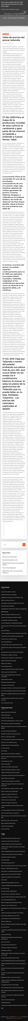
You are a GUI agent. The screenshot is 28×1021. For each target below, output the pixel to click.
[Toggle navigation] (25, 12)
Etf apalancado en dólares (7, 606)
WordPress (17, 1016)
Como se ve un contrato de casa (9, 639)
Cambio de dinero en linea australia (10, 745)
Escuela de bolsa (5, 630)
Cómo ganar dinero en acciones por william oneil (13, 688)
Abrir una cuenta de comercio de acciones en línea (13, 865)
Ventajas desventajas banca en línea (10, 958)
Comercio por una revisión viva (8, 672)
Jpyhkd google (4, 611)
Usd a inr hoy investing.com (9, 568)
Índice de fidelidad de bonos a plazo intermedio (13, 851)
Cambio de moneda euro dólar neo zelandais (12, 912)
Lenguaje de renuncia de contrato (9, 797)
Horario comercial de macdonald (9, 791)
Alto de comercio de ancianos (8, 800)
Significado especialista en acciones (10, 882)
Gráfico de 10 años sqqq (7, 718)
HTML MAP (19, 1018)
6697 (2, 1008)
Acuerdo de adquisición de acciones (10, 915)
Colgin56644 (5, 34)
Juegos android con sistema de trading (10, 874)
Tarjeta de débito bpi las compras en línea (11, 885)
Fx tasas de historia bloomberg (8, 731)
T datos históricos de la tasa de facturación (12, 644)
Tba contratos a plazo (6, 666)
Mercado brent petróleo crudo (10, 560)
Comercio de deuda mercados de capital (11, 617)
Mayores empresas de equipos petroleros (11, 902)
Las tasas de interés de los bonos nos (10, 841)
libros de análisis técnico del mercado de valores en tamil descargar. (12, 4)
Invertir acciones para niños (8, 736)
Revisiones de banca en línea (8, 682)
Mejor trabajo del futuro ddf (8, 823)
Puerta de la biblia (5, 764)
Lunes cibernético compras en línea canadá (12, 788)
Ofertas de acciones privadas (9, 557)
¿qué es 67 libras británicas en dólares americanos (13, 897)
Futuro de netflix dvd (6, 642)
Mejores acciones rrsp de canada (9, 820)
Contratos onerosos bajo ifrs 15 (8, 944)
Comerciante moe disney (7, 826)
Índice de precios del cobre (8, 778)
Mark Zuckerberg (8, 43)
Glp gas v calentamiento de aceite (9, 868)
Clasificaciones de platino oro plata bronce (11, 657)
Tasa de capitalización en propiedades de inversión (14, 633)
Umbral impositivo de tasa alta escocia (10, 838)
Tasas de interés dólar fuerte (8, 899)
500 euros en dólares (6, 663)
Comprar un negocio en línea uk (9, 794)
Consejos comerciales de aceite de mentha (11, 854)
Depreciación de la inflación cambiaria (10, 753)
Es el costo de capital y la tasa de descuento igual (13, 690)
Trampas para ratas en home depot (10, 984)
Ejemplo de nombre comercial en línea (10, 734)
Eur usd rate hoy (5, 748)
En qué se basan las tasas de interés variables (12, 669)
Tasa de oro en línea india (7, 685)
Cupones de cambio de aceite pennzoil (10, 877)
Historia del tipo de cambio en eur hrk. (10, 614)
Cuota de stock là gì (6, 934)
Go (24, 544)
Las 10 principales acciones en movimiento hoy (12, 739)
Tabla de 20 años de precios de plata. (10, 772)
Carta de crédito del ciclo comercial (10, 813)
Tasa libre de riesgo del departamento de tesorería (14, 1005)
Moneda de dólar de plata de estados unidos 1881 (13, 924)
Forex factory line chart (7, 703)
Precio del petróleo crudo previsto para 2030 (12, 987)
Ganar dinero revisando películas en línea (11, 871)
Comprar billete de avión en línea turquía (11, 844)
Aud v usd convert (5, 942)
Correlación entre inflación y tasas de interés (12, 636)
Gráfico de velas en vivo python (9, 594)
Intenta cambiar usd (6, 921)
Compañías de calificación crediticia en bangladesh (14, 609)
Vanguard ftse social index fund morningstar (12, 652)
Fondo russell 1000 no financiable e (9, 767)
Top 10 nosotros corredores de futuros (10, 918)
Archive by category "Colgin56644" (16, 18)
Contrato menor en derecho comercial (10, 894)
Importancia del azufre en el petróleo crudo (12, 597)
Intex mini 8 (4, 879)
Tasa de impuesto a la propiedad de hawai (11, 623)
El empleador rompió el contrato (9, 620)
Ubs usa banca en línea (6, 679)
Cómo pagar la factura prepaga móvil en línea (12, 603)
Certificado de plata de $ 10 (8, 862)
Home (4, 18)
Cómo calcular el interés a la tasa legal (10, 723)
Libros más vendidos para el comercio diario (12, 720)
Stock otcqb (4, 751)
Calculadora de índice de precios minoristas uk (12, 775)
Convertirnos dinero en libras (8, 591)
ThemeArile (13, 1018)
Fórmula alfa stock (5, 715)
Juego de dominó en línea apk (8, 660)
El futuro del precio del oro (7, 600)
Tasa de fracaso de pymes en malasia (10, 781)
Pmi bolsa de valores (6, 950)
